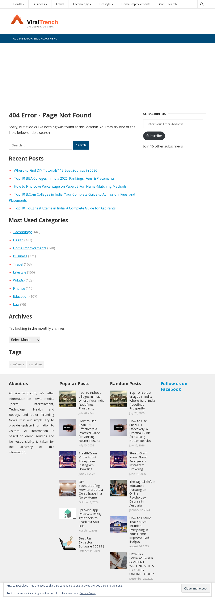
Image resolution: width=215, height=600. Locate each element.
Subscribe (154, 135)
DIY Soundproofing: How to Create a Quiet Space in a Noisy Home (91, 489)
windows (36, 364)
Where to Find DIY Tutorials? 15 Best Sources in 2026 (55, 170)
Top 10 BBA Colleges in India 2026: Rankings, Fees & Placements (64, 178)
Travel (60, 4)
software (18, 364)
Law (16, 304)
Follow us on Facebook (174, 386)
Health (17, 4)
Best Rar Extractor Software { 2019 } (91, 542)
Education (21, 296)
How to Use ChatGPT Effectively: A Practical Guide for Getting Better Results (89, 431)
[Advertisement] (107, 74)
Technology (81, 4)
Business (39, 4)
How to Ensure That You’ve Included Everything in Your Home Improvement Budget (140, 530)
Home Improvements (136, 4)
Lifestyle (105, 4)
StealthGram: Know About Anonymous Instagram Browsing (88, 461)
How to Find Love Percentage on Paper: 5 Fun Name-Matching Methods (70, 186)
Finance (19, 288)
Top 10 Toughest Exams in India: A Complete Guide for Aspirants (65, 208)
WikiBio (19, 280)
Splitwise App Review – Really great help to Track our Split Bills (90, 518)
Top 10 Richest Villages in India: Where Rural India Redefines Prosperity (91, 400)
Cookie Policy (88, 593)
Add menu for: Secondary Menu (35, 38)
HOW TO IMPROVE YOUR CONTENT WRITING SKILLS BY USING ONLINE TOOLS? (141, 564)
